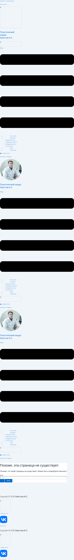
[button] (37, 90)
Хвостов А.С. (3, 4)
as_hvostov (3, 526)
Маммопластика (10, 140)
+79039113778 (4, 513)
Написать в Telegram (6, 156)
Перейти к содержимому (7, 1)
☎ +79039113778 (5, 153)
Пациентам (13, 150)
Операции (12, 138)
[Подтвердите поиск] (2, 480)
